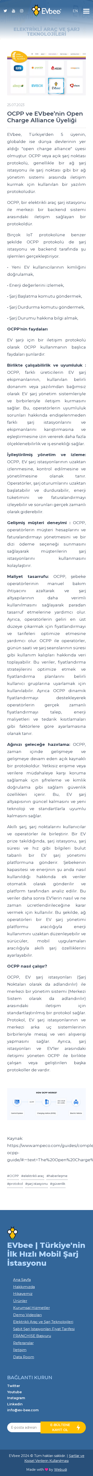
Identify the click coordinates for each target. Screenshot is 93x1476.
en (75, 11)
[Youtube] (13, 12)
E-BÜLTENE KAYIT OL (60, 1427)
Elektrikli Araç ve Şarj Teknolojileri (43, 1321)
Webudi (60, 1469)
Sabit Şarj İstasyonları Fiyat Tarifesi (44, 1329)
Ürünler (20, 1301)
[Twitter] (5, 12)
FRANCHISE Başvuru (32, 1335)
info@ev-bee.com (23, 1410)
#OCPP (13, 1176)
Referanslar (23, 1343)
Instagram (16, 1398)
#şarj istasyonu (36, 1184)
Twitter (13, 1386)
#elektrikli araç (32, 1176)
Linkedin (15, 1404)
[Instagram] (21, 12)
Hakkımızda (24, 1286)
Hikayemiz (22, 1293)
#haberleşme (56, 1176)
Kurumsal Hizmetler (31, 1307)
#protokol (15, 1184)
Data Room (23, 1357)
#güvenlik (57, 1184)
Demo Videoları (27, 1315)
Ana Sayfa (22, 1279)
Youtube (14, 1392)
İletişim (19, 1350)
